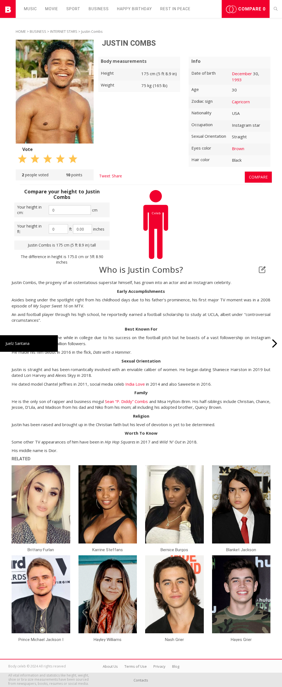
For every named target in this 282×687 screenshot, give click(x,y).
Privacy (159, 666)
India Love (135, 384)
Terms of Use (135, 666)
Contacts (141, 680)
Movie (51, 9)
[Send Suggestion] (262, 270)
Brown (238, 148)
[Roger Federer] (274, 343)
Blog (175, 666)
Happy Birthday (134, 9)
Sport (73, 9)
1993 (237, 79)
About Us (110, 666)
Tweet (104, 175)
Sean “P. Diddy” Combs (126, 401)
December (242, 73)
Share (117, 175)
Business (99, 9)
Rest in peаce (175, 9)
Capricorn (241, 101)
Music (30, 9)
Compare (251, 9)
